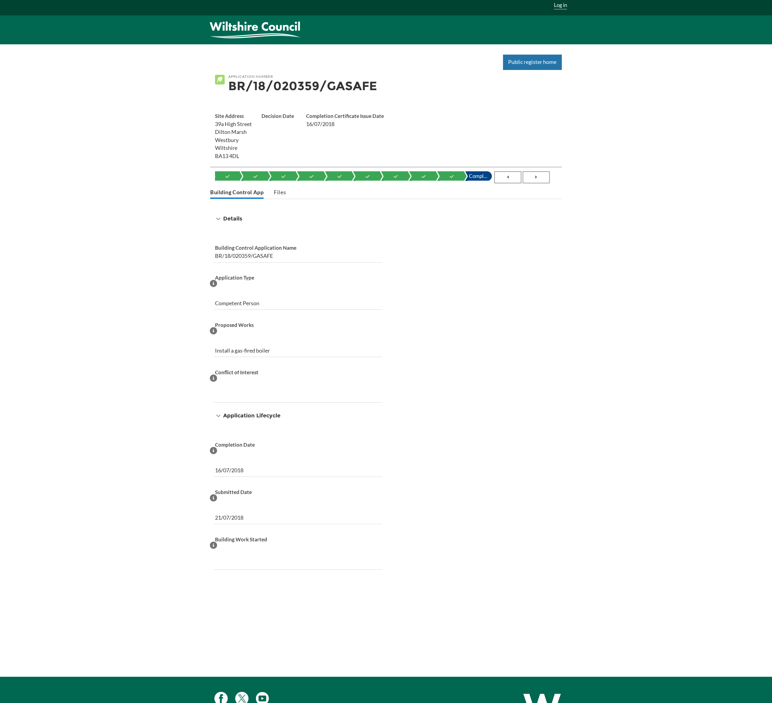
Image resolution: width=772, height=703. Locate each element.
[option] (227, 176)
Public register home (532, 62)
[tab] (237, 193)
